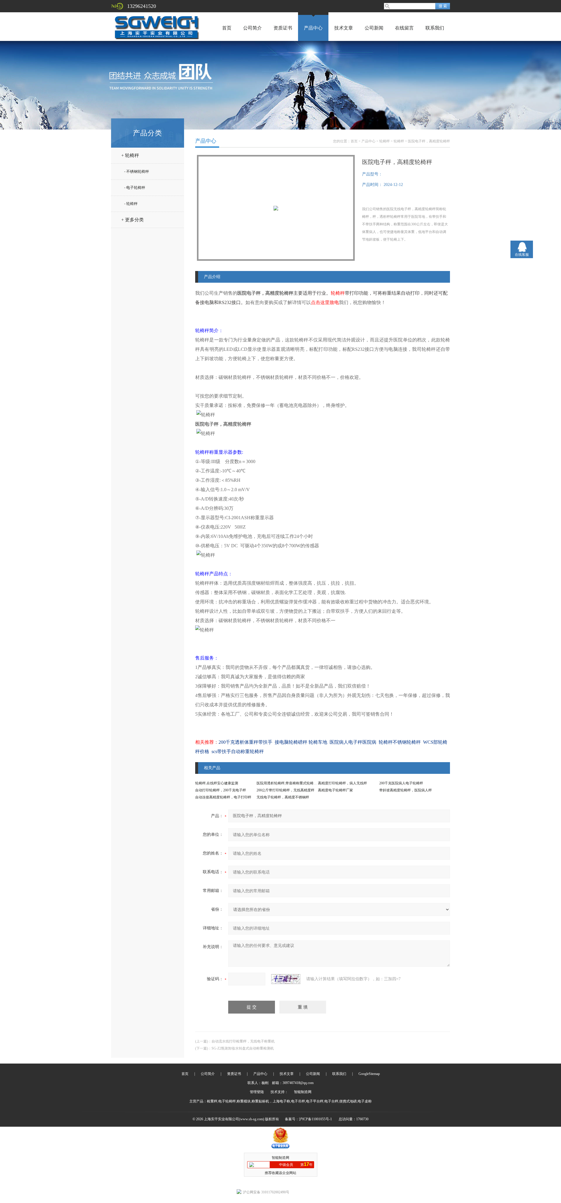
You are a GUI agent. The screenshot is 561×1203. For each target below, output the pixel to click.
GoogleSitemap (369, 1074)
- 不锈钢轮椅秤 (136, 171)
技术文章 (343, 27)
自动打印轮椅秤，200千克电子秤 (220, 790)
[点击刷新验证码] (285, 979)
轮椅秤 (384, 141)
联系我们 (434, 27)
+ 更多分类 (132, 219)
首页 (226, 27)
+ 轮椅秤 (130, 155)
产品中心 (313, 27)
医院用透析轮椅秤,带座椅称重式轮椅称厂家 (290, 783)
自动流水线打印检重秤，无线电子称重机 (243, 1041)
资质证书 (282, 27)
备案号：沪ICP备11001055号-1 (308, 1119)
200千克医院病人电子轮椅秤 (401, 783)
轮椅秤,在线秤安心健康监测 (216, 783)
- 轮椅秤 (131, 203)
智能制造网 (302, 1092)
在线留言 (404, 27)
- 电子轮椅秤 (134, 187)
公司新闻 (374, 27)
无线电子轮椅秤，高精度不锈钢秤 (283, 797)
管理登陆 (257, 1092)
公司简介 (252, 27)
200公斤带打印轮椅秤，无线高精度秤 (285, 790)
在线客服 (522, 255)
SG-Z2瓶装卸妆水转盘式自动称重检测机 (243, 1048)
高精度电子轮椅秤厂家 (335, 790)
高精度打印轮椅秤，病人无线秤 (342, 783)
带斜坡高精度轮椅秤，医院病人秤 (405, 790)
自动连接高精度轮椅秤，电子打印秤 (223, 797)
